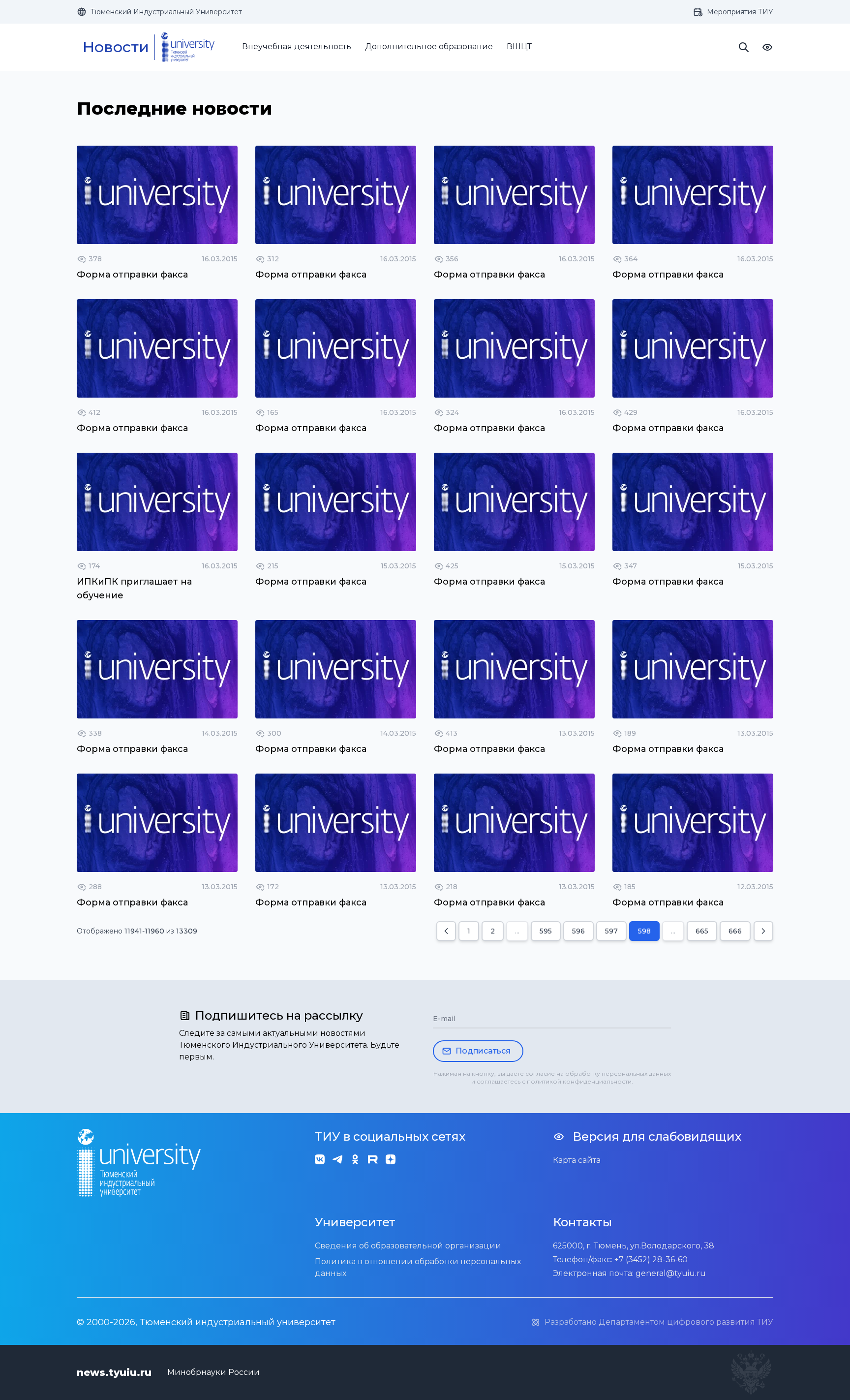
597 (611, 931)
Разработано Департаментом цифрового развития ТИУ (659, 1322)
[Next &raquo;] (763, 931)
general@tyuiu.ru (671, 1273)
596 (578, 931)
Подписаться (483, 1051)
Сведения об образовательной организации (408, 1245)
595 (546, 931)
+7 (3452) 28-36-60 (651, 1259)
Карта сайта (577, 1160)
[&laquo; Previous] (446, 931)
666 (735, 931)
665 (702, 931)
